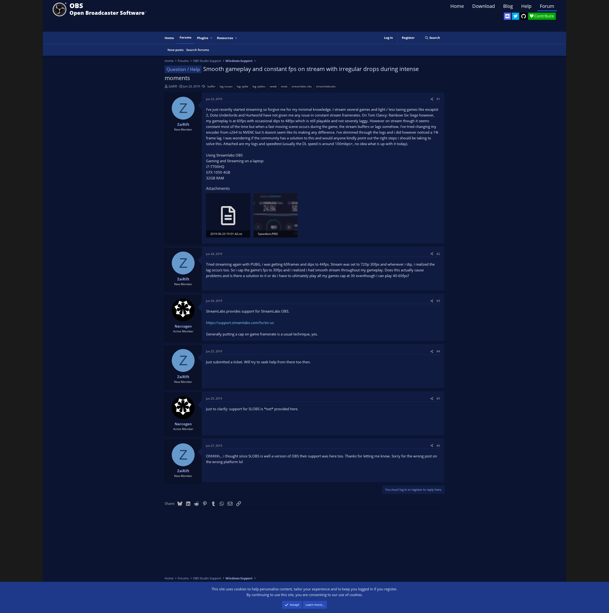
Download (483, 6)
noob (284, 86)
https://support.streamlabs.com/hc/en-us (240, 322)
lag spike (242, 86)
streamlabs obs (301, 86)
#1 (438, 99)
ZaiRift (172, 86)
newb (273, 86)
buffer (211, 86)
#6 (438, 446)
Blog (508, 6)
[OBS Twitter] (515, 16)
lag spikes (258, 86)
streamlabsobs (326, 86)
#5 (438, 398)
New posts (175, 50)
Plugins (202, 38)
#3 (438, 301)
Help (526, 6)
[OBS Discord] (507, 16)
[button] (211, 38)
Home (457, 6)
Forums (185, 37)
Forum (547, 6)
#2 (438, 254)
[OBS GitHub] (523, 16)
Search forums (197, 50)
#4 (438, 351)
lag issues (226, 86)
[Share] (432, 99)
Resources (225, 38)
